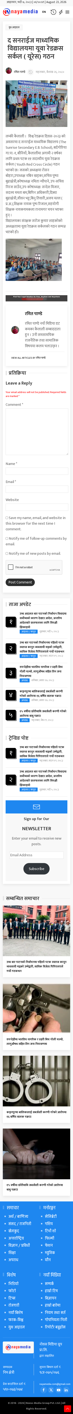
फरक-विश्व (15, 1319)
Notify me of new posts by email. (35, 553)
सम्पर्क (49, 1283)
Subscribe (36, 869)
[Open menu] (67, 12)
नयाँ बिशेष (15, 1312)
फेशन (49, 1245)
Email (11, 482)
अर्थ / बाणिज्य (18, 1216)
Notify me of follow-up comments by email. (36, 541)
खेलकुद (13, 1231)
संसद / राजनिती (19, 1224)
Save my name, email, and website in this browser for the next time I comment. (36, 523)
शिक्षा (12, 1252)
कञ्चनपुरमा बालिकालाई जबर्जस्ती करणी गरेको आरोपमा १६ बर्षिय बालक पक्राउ (41, 693)
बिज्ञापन (50, 1298)
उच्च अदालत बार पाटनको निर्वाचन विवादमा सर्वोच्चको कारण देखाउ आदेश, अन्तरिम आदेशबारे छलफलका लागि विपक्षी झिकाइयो (43, 621)
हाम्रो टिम (51, 1291)
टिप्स (11, 1298)
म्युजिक (50, 1252)
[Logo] (20, 12)
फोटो (12, 1291)
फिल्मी (49, 1238)
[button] (53, 12)
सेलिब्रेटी (51, 1216)
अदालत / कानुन (29, 632)
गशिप (49, 1224)
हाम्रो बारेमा (52, 1305)
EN (44, 11)
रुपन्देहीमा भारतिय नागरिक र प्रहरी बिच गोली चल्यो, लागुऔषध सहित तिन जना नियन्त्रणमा (41, 671)
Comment (14, 404)
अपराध (25, 680)
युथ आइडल (14, 27)
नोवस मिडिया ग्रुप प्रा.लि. (50, 1347)
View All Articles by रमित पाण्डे (28, 358)
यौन (48, 1260)
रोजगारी (13, 1305)
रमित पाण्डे (19, 72)
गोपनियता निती (56, 1319)
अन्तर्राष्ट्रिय (16, 1238)
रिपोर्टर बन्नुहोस (55, 1327)
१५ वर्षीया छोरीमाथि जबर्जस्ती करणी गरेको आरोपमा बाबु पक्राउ (43, 713)
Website (12, 500)
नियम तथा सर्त (55, 1312)
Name (11, 464)
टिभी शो (50, 1231)
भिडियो (13, 1283)
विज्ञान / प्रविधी (19, 1245)
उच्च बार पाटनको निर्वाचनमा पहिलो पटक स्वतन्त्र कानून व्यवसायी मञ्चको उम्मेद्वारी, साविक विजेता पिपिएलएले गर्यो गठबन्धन (42, 647)
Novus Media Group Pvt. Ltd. (43, 1403)
